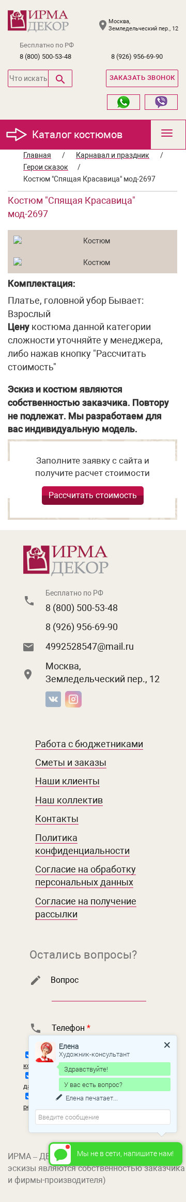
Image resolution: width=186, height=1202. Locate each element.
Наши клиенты (67, 781)
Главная (37, 155)
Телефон (71, 1028)
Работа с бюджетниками (89, 743)
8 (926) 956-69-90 (137, 56)
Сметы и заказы (70, 762)
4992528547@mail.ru (89, 646)
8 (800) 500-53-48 (45, 56)
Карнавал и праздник (112, 155)
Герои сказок (45, 167)
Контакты (57, 818)
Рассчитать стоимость (93, 495)
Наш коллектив (69, 800)
